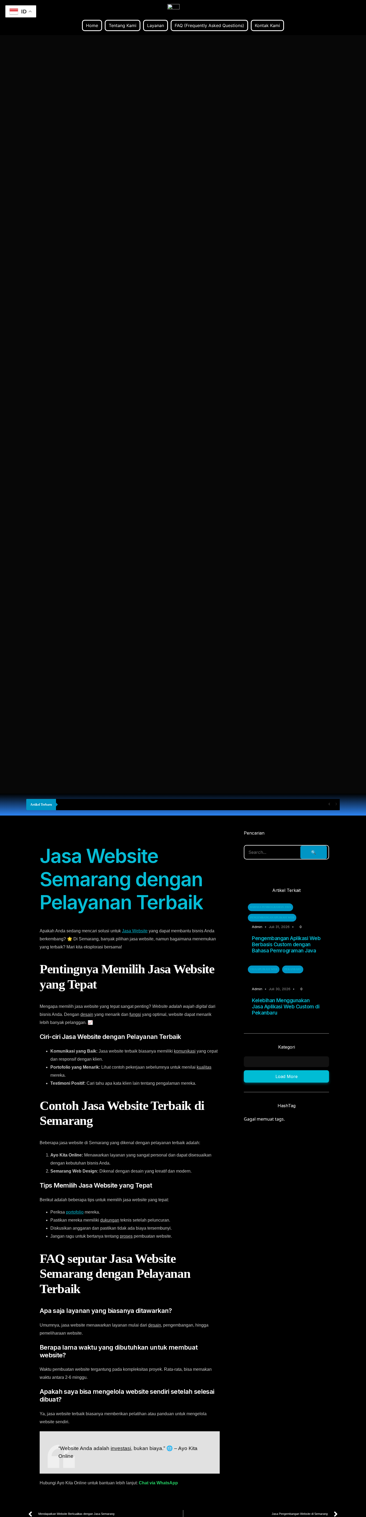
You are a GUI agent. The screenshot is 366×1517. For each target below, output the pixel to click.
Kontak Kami (267, 25)
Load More (286, 1076)
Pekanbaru (292, 969)
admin (257, 927)
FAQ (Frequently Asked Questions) (209, 25)
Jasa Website (135, 931)
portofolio (75, 1212)
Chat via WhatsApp (158, 1483)
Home (92, 25)
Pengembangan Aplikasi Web (272, 917)
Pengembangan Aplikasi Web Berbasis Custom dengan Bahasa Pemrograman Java (286, 944)
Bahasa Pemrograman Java (270, 907)
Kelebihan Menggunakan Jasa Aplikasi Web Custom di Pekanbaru (285, 1006)
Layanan (155, 25)
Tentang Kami (122, 25)
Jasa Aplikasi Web (263, 969)
